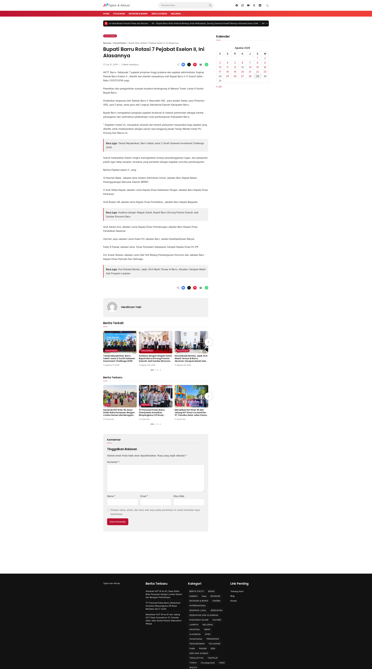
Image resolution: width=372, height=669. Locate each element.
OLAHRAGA (195, 634)
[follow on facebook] (236, 5)
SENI (213, 648)
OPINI (207, 634)
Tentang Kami (236, 591)
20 (242, 71)
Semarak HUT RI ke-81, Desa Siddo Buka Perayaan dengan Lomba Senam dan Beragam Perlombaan (119, 413)
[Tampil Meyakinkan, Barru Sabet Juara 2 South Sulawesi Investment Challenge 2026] (120, 351)
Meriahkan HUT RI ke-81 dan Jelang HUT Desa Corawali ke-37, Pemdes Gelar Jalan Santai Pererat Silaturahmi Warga (191, 413)
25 (227, 76)
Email (144, 496)
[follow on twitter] (254, 5)
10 (220, 67)
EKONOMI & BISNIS (138, 13)
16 (265, 67)
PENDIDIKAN (212, 639)
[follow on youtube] (248, 5)
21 (250, 71)
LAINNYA (193, 624)
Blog (232, 596)
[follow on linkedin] (260, 5)
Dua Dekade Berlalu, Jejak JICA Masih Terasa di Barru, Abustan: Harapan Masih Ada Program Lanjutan (191, 359)
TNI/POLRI (145, 405)
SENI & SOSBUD (159, 13)
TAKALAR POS (196, 658)
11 (228, 67)
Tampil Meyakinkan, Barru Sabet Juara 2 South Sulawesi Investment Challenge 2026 (119, 358)
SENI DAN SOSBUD (198, 653)
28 (250, 76)
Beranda (107, 43)
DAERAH (193, 596)
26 (235, 76)
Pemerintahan (110, 36)
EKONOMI (215, 596)
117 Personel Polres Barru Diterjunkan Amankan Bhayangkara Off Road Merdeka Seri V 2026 (152, 413)
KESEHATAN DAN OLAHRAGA (203, 615)
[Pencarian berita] (210, 5)
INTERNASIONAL (197, 605)
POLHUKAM (119, 13)
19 (235, 71)
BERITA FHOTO (196, 591)
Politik (192, 648)
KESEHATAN (216, 610)
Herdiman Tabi (131, 307)
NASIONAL (194, 629)
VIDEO (222, 662)
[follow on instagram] (242, 5)
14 (250, 67)
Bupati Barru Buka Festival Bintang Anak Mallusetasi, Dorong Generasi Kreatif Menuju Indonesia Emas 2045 (181, 23)
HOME (106, 13)
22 (257, 71)
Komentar (113, 461)
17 (220, 71)
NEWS (207, 629)
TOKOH (193, 662)
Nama (111, 496)
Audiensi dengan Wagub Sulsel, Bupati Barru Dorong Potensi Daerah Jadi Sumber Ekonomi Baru (155, 359)
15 (257, 67)
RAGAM (203, 648)
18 (227, 71)
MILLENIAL (176, 13)
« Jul (218, 86)
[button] (268, 5)
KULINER (216, 620)
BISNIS (211, 591)
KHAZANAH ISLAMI (198, 620)
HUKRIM (216, 600)
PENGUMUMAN (197, 643)
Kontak (233, 600)
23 (265, 71)
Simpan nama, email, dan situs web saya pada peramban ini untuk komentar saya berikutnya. (155, 511)
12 (235, 67)
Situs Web (178, 496)
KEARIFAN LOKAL (197, 610)
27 (242, 76)
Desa (107, 405)
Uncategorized (208, 662)
